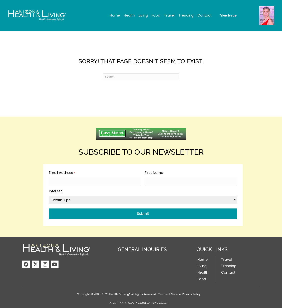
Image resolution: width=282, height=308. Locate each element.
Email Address (62, 172)
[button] (26, 264)
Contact (228, 272)
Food (201, 278)
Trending (228, 265)
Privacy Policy (191, 294)
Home (202, 259)
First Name (154, 172)
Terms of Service (169, 294)
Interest (55, 191)
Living (202, 265)
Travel (226, 259)
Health (202, 272)
